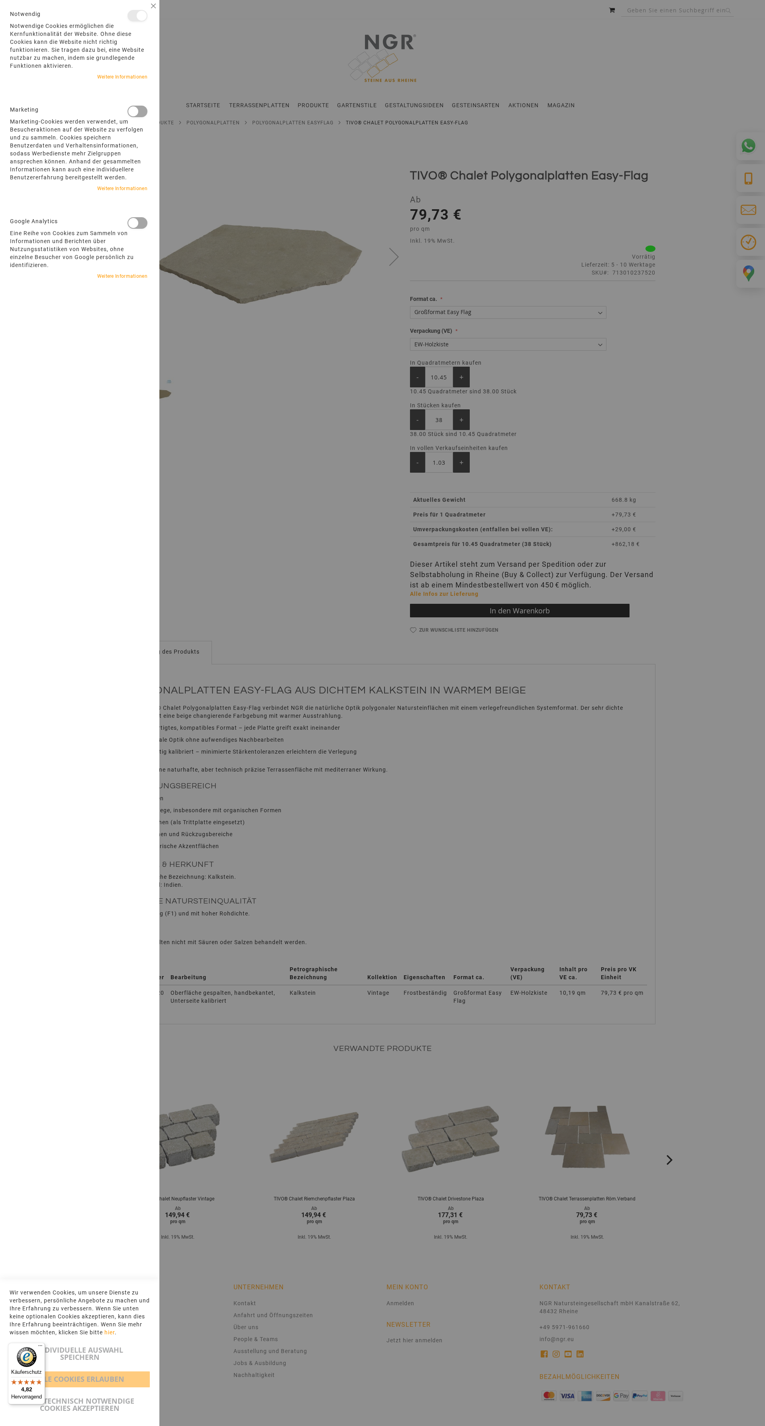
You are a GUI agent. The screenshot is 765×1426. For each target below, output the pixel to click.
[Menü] (40, 1347)
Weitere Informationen (122, 77)
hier (109, 1332)
